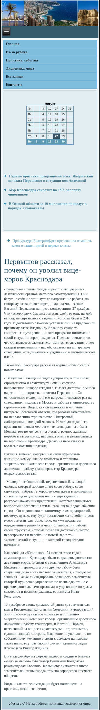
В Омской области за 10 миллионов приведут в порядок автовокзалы (47, 206)
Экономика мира (20, 68)
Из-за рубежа (16, 52)
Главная (12, 43)
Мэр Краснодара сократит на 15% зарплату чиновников (44, 192)
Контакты (14, 84)
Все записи (14, 76)
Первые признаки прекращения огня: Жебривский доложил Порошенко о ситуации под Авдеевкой (50, 178)
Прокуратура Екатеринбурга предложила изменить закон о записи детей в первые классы (52, 243)
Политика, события (22, 60)
